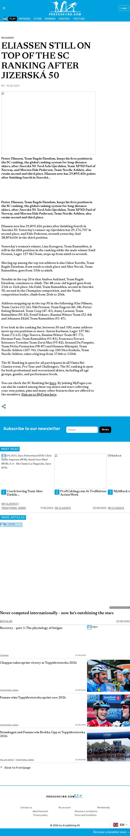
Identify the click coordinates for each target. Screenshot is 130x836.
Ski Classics (7, 37)
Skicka (105, 429)
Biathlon (6, 621)
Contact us (26, 807)
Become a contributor (86, 811)
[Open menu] (3, 8)
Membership (103, 807)
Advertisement (40, 811)
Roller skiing (7, 760)
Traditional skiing (13, 508)
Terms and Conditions (85, 815)
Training (4, 655)
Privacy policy (40, 815)
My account (65, 807)
